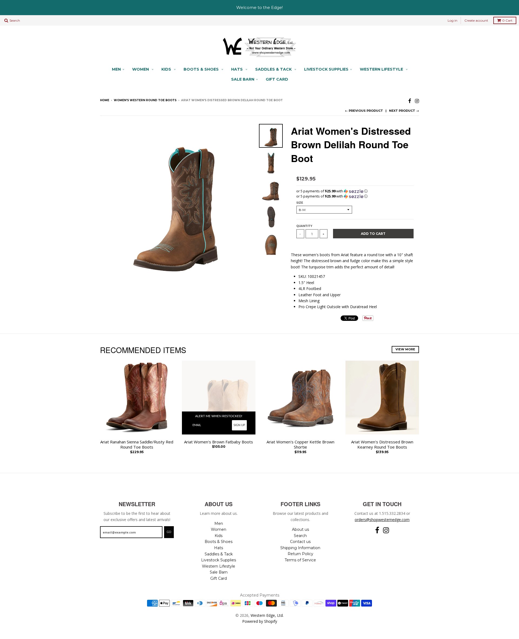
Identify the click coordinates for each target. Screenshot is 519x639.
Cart (507, 20)
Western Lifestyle (382, 69)
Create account (476, 20)
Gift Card (277, 79)
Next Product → (404, 111)
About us (300, 529)
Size (299, 203)
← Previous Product (364, 111)
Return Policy (300, 553)
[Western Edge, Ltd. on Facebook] (409, 101)
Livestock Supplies (326, 69)
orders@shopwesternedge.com (382, 519)
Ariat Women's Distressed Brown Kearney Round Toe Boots (382, 444)
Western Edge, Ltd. (267, 615)
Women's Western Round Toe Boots (145, 100)
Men (116, 69)
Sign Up (239, 425)
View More (405, 349)
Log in (452, 20)
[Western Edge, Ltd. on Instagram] (417, 101)
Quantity (304, 226)
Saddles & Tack (274, 69)
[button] (355, 191)
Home (104, 100)
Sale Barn (242, 79)
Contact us (300, 541)
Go (169, 532)
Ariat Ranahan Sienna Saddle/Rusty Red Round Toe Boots (136, 444)
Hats (237, 69)
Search (300, 535)
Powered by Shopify (259, 621)
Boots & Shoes (202, 69)
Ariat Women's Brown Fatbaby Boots (218, 441)
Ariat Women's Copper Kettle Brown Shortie (300, 444)
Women (141, 69)
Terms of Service (300, 560)
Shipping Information (300, 547)
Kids (166, 69)
